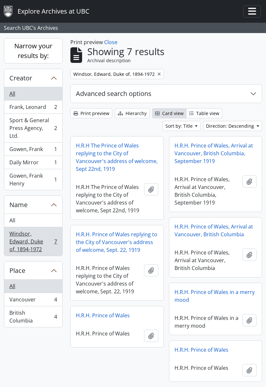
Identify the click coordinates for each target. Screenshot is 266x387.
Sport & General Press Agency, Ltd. (33, 128)
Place (17, 270)
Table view (207, 113)
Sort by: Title (179, 126)
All (12, 93)
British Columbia (33, 316)
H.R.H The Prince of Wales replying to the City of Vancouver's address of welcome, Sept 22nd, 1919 (117, 157)
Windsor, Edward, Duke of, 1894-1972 (33, 241)
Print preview (94, 113)
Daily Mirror (33, 164)
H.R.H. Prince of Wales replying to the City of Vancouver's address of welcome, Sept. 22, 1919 (116, 242)
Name (18, 204)
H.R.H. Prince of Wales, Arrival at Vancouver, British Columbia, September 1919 (214, 153)
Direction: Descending (230, 126)
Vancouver (33, 301)
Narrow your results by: (33, 50)
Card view (172, 113)
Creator (20, 78)
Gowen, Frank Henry (33, 179)
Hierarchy (135, 113)
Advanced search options (113, 93)
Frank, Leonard (33, 108)
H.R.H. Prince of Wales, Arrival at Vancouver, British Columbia (214, 230)
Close (110, 42)
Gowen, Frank (33, 151)
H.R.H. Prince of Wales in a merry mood (215, 295)
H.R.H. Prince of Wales (103, 315)
